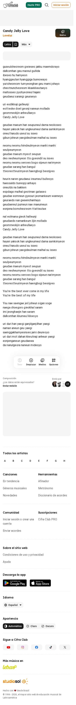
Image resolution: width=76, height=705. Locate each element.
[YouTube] (8, 647)
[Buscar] (46, 5)
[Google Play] (15, 583)
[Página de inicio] (11, 5)
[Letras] (10, 667)
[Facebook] (36, 647)
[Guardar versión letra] (16, 44)
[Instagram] (22, 647)
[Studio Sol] (15, 681)
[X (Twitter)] (65, 647)
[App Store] (40, 583)
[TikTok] (50, 647)
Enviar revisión (10, 386)
